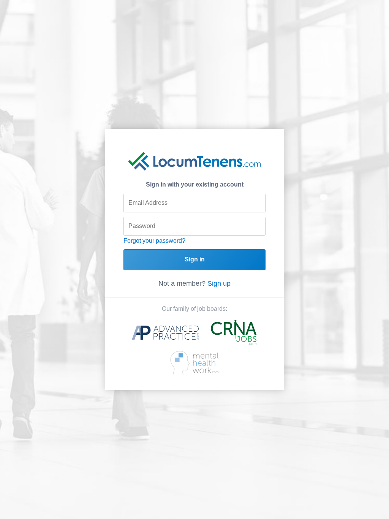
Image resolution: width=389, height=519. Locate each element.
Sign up (219, 283)
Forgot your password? (154, 240)
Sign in (195, 259)
